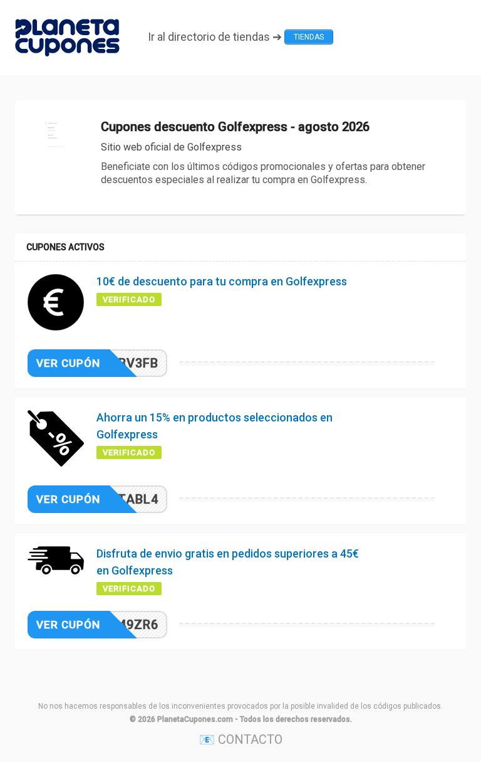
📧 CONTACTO (240, 739)
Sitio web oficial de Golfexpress (171, 147)
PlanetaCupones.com (195, 719)
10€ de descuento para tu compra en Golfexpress (221, 281)
